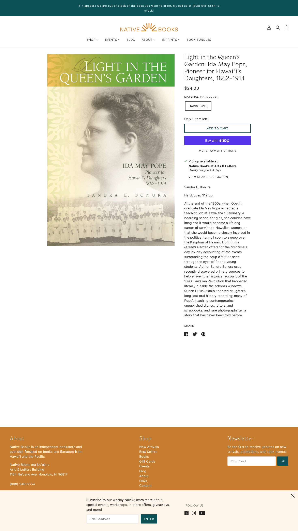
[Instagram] (193, 513)
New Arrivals (149, 447)
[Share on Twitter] (195, 333)
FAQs (143, 481)
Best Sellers (148, 452)
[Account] (269, 27)
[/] (149, 27)
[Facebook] (187, 513)
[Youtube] (201, 513)
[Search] (278, 27)
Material (191, 96)
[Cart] (286, 27)
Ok (283, 461)
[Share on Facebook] (187, 333)
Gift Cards (147, 461)
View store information (208, 177)
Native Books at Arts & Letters (213, 166)
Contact (145, 486)
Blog (142, 471)
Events (144, 466)
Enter (149, 519)
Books (144, 456)
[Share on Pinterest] (203, 333)
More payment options (217, 150)
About (144, 476)
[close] (293, 495)
